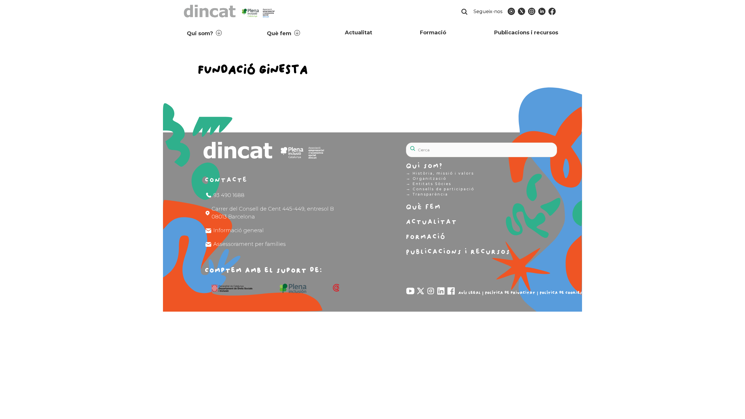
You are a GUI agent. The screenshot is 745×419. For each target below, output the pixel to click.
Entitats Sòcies (428, 183)
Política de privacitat (510, 292)
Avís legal (469, 292)
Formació (433, 32)
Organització (426, 178)
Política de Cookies (561, 292)
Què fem (279, 33)
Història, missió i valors (440, 173)
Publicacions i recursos (526, 32)
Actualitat (358, 32)
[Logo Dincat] (230, 19)
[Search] (538, 146)
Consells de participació (440, 188)
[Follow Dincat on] (511, 11)
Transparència (427, 194)
